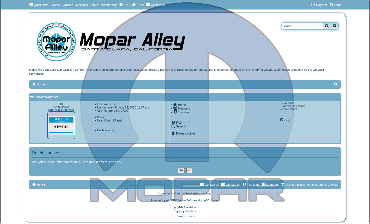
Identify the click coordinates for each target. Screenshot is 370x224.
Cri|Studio (191, 211)
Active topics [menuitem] (289, 108)
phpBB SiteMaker (185, 207)
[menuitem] (124, 5)
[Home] (116, 40)
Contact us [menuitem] (233, 184)
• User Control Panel (108, 120)
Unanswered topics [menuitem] (293, 105)
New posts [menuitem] (287, 102)
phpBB (170, 200)
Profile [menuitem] (101, 117)
